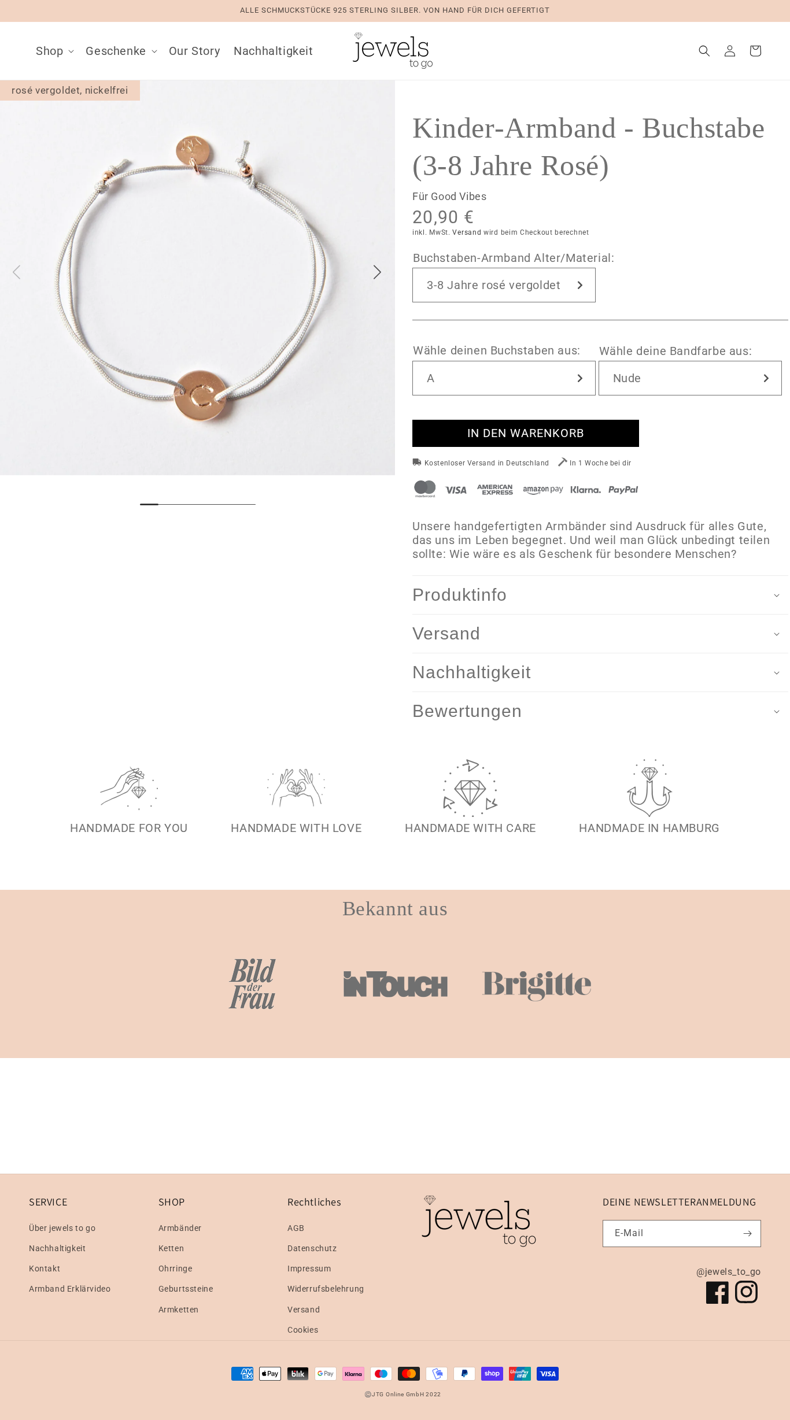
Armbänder (180, 1228)
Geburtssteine (185, 1288)
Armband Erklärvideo (69, 1288)
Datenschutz (312, 1248)
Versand (466, 232)
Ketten (171, 1248)
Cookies (302, 1329)
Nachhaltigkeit (57, 1248)
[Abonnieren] (748, 1233)
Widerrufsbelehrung (325, 1288)
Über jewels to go (62, 1228)
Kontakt (44, 1268)
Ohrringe (175, 1268)
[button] (54, 50)
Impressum (309, 1268)
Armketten (178, 1309)
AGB (296, 1228)
